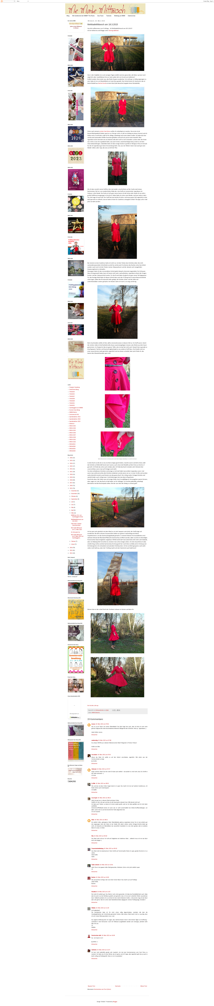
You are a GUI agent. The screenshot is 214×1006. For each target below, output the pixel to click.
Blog (68, 15)
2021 (71, 471)
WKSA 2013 (72, 426)
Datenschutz (131, 15)
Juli (72, 502)
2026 (71, 457)
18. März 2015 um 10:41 (106, 864)
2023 (71, 466)
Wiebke (93, 908)
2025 (71, 460)
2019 (71, 477)
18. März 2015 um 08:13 (104, 798)
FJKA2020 (72, 401)
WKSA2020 (72, 451)
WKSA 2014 (72, 428)
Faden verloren (95, 864)
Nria (92, 836)
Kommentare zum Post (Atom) (102, 989)
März (72, 513)
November (74, 493)
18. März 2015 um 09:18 (100, 836)
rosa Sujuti (94, 798)
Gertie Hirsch (102, 83)
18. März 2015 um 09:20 (110, 848)
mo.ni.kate (94, 754)
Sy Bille (93, 783)
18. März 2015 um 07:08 (104, 740)
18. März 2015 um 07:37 (103, 769)
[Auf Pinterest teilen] (119, 710)
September (74, 499)
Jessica (93, 724)
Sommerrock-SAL (74, 414)
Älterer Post (143, 986)
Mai (72, 507)
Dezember (74, 491)
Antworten (94, 734)
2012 (71, 553)
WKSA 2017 (72, 435)
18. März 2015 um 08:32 (101, 819)
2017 (71, 483)
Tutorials (108, 15)
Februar (73, 541)
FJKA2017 (72, 396)
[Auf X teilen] (116, 710)
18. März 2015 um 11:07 (103, 891)
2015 (71, 488)
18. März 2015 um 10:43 (102, 877)
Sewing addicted (113, 30)
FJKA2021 (72, 403)
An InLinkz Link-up (92, 705)
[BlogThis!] (114, 710)
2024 (71, 463)
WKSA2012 (72, 444)
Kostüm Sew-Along (74, 410)
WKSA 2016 (72, 432)
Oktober (73, 496)
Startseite (117, 986)
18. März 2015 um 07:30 (104, 754)
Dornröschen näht (96, 935)
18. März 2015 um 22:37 (103, 950)
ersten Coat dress (105, 131)
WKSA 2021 (72, 439)
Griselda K (94, 891)
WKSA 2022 (72, 442)
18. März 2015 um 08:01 (102, 783)
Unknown (94, 769)
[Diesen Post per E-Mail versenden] (113, 710)
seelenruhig (94, 740)
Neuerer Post (91, 986)
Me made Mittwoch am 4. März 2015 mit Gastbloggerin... (77, 536)
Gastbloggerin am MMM (76, 407)
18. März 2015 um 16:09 (108, 935)
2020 (71, 474)
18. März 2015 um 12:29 (102, 908)
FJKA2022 (72, 405)
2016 (71, 485)
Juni (72, 504)
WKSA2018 (72, 446)
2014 (71, 547)
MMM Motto (73, 412)
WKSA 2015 (72, 430)
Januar (73, 544)
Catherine (94, 950)
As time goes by (75, 532)
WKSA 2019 (72, 437)
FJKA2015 (72, 394)
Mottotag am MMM (119, 15)
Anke (92, 819)
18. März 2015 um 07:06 (102, 724)
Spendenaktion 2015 (74, 421)
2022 (71, 469)
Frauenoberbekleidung (97, 848)
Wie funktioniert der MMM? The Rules (83, 15)
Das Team (100, 15)
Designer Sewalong (74, 387)
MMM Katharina (96, 712)
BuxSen (93, 877)
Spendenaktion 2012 (74, 417)
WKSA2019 (72, 448)
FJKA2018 (72, 398)
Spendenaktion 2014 (74, 419)
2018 (71, 480)
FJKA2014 (72, 391)
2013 (71, 550)
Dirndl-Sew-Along (74, 389)
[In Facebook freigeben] (118, 710)
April (72, 510)
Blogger (115, 1001)
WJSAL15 (71, 423)
